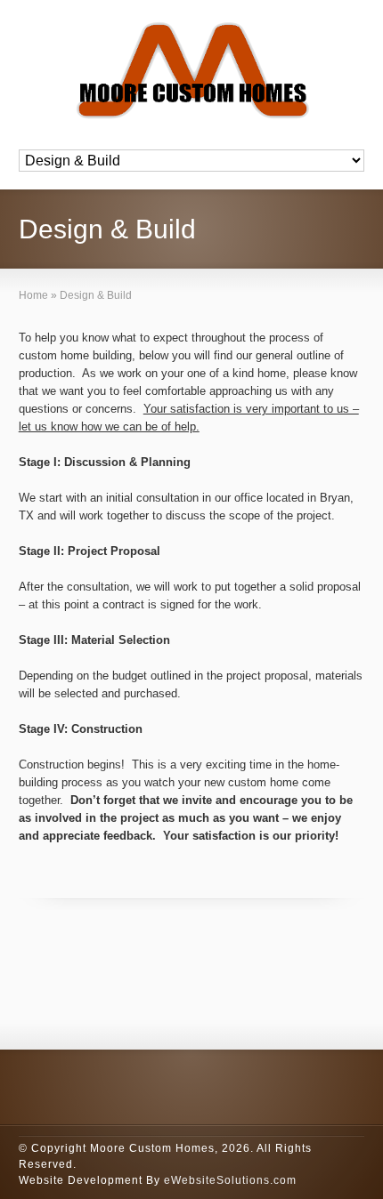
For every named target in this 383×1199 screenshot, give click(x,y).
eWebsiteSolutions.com (230, 1180)
